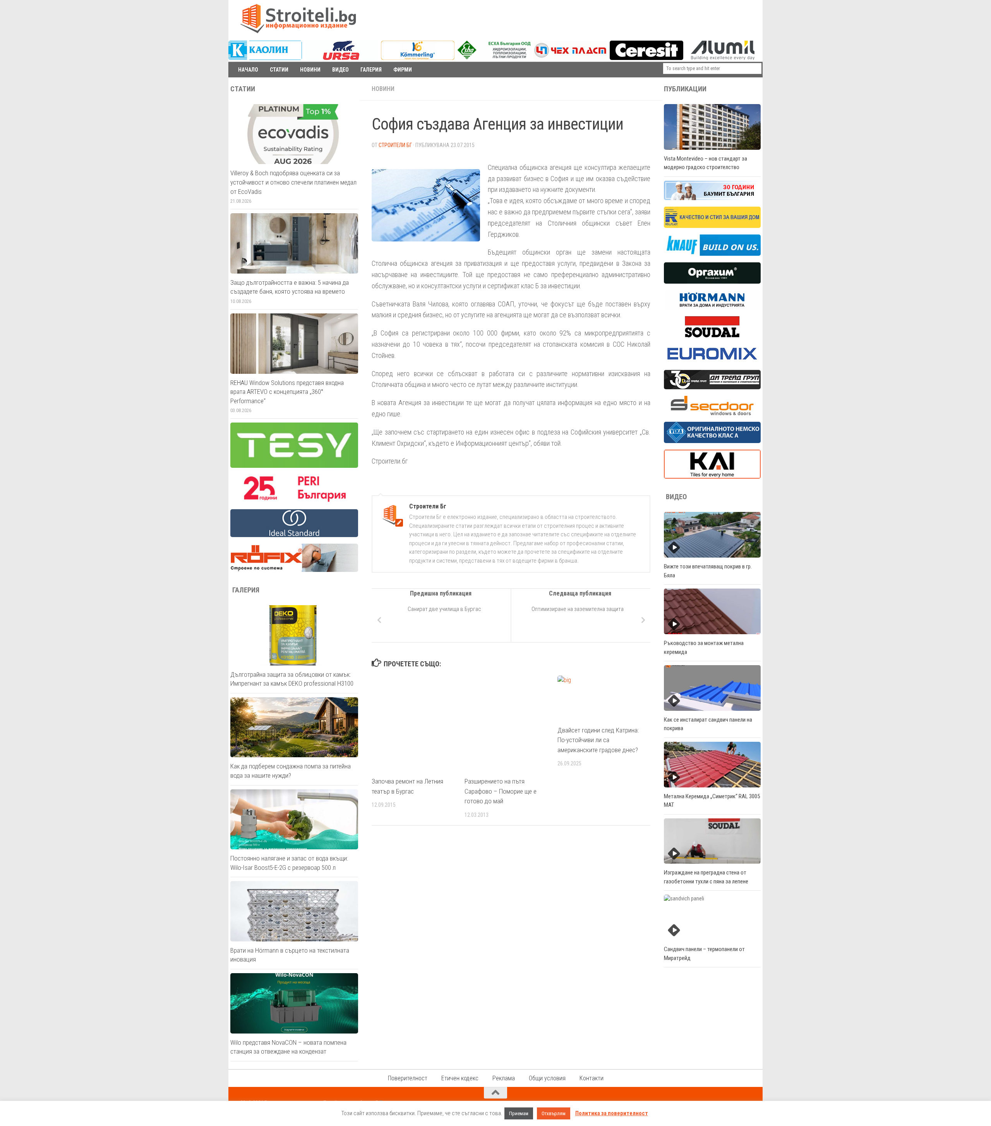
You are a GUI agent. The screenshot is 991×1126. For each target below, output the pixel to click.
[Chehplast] (570, 58)
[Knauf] (712, 253)
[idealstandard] (294, 535)
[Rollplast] (712, 225)
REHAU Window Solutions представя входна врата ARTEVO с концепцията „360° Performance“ (287, 392)
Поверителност (407, 1078)
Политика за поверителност (611, 1113)
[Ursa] (341, 58)
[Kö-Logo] (417, 58)
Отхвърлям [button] (554, 1113)
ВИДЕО (340, 70)
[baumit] (712, 198)
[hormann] (712, 307)
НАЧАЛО (248, 70)
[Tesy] (294, 465)
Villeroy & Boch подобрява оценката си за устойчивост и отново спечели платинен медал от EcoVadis (293, 182)
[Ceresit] (646, 58)
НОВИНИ (310, 70)
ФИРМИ (402, 70)
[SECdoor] (712, 413)
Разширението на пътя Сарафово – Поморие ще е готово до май (501, 791)
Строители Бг (395, 145)
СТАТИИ (279, 70)
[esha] (494, 57)
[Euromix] (712, 361)
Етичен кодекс (459, 1078)
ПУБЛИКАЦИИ (685, 89)
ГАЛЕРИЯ (371, 70)
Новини (383, 88)
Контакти (592, 1078)
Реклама (503, 1078)
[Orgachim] (712, 281)
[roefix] (294, 569)
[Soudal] (712, 335)
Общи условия (547, 1078)
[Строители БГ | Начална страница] (298, 18)
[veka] (712, 441)
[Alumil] (723, 58)
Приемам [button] (518, 1113)
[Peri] (294, 500)
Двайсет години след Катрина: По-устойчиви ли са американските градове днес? (598, 740)
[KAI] (712, 476)
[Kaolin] (265, 58)
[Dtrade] (712, 387)
